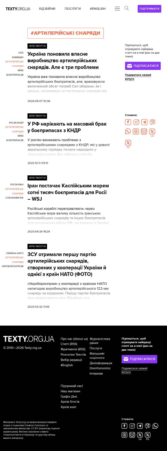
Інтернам (96, 373)
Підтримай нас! (72, 386)
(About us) (80, 339)
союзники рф (14, 197)
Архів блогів (70, 402)
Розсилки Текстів (73, 355)
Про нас (67, 339)
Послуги (96, 348)
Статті (65, 344)
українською (10, 431)
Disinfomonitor (100, 368)
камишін (17, 57)
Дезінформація (101, 363)
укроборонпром (12, 266)
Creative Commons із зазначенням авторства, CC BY (25, 427)
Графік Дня (69, 397)
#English (67, 365)
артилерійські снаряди (14, 64)
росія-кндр (16, 122)
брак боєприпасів (14, 72)
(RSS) (73, 344)
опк (20, 52)
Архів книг (69, 407)
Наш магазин (70, 391)
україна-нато (14, 253)
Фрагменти (37, 46)
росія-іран (16, 184)
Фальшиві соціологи (97, 356)
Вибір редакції (71, 360)
